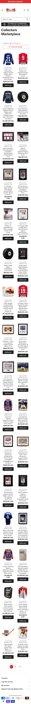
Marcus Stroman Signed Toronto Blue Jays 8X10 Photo (23, 381)
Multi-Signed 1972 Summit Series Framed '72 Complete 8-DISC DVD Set (8, 608)
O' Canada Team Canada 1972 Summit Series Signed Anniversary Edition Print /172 (22, 230)
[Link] (10, 10)
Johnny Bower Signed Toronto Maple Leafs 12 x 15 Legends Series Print (8, 496)
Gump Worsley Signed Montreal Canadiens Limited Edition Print (23, 189)
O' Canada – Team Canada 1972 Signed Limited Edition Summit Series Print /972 (8, 190)
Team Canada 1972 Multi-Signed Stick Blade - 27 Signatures (8, 647)
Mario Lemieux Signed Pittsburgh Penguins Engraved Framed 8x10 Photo (22, 497)
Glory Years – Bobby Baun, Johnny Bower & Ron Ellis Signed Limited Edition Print (23, 345)
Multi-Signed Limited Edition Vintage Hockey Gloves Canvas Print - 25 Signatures (8, 307)
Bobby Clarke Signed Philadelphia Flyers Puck (8, 268)
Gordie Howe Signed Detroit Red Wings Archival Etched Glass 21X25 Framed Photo (23, 270)
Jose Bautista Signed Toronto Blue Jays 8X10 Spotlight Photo (23, 419)
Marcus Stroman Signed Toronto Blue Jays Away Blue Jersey (8, 533)
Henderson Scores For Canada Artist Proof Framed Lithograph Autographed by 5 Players (8, 458)
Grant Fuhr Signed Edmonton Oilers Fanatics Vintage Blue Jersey (8, 420)
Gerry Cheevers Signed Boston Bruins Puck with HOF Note (23, 111)
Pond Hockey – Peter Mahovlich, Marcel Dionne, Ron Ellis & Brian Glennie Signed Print (8, 383)
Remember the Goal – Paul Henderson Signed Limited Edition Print (23, 456)
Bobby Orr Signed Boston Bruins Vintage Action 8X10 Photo (8, 229)
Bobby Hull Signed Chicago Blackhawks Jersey (23, 73)
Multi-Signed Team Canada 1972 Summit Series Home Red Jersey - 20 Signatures (22, 609)
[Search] (27, 19)
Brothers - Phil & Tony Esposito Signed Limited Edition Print (8, 343)
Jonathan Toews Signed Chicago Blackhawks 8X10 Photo (22, 646)
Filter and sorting (16, 47)
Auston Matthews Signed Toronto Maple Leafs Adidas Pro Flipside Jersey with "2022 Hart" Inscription (8, 114)
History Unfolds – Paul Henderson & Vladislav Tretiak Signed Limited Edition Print (8, 152)
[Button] (3, 24)
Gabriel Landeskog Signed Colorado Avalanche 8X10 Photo (23, 151)
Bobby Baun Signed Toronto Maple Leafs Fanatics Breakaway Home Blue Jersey (8, 75)
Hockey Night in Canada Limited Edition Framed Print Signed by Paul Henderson (23, 534)
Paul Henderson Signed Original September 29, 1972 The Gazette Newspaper (22, 570)
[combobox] (15, 19)
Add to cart (8, 85)
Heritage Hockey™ (17, 695)
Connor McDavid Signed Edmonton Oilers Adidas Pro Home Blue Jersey (8, 570)
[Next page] (19, 667)
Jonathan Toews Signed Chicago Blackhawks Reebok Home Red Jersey (23, 307)
